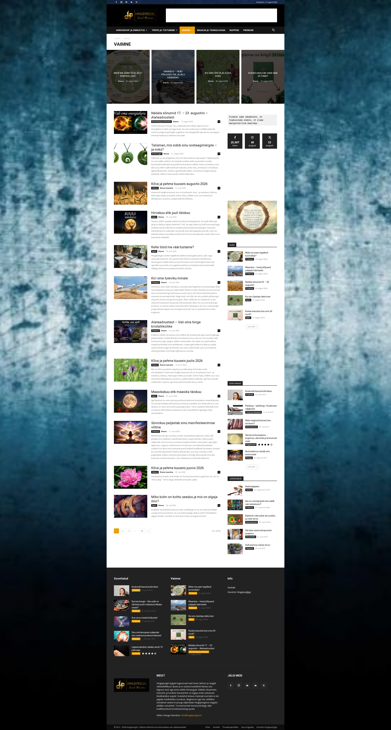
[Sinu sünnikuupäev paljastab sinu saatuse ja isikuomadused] (121, 636)
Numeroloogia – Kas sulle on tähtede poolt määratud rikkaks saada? (147, 604)
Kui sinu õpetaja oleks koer (258, 296)
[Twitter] (136, 2)
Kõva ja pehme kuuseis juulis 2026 (177, 361)
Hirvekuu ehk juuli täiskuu (170, 213)
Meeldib (235, 134)
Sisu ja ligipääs (247, 727)
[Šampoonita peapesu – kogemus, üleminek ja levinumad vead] (235, 439)
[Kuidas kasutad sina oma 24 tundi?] (262, 77)
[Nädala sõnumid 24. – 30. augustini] (235, 285)
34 (142, 531)
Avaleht (117, 38)
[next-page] (148, 530)
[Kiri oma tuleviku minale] (130, 287)
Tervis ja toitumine (163, 30)
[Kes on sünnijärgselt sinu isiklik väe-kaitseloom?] (235, 505)
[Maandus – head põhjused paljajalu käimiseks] (173, 77)
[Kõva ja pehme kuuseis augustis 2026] (130, 193)
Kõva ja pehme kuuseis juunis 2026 (177, 468)
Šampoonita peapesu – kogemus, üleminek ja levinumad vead (261, 438)
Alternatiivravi (251, 427)
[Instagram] (121, 2)
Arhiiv (207, 727)
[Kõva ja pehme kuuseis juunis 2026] (130, 477)
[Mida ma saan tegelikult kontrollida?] (128, 77)
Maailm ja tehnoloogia (211, 30)
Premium (248, 30)
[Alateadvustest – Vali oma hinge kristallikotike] (130, 331)
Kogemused (251, 444)
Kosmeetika (250, 537)
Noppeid (234, 30)
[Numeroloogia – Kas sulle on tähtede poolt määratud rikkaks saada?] (121, 605)
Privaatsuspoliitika (230, 727)
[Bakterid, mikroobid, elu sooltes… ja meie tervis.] (235, 519)
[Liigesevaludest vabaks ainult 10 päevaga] (121, 651)
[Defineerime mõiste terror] (235, 548)
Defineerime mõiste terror (257, 545)
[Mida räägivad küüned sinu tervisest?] (235, 424)
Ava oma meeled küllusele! (144, 618)
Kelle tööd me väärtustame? (172, 247)
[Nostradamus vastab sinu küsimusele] (235, 455)
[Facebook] (116, 2)
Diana (121, 81)
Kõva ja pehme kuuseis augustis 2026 (179, 184)
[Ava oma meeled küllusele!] (121, 621)
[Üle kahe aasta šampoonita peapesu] (235, 534)
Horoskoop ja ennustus (130, 30)
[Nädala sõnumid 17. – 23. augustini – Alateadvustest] (130, 122)
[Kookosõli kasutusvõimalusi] (235, 395)
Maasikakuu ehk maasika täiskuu (176, 392)
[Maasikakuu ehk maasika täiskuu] (130, 401)
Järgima (252, 134)
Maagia (249, 458)
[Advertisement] (221, 15)
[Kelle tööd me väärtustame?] (130, 256)
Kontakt (231, 587)
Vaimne (186, 30)
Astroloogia (156, 154)
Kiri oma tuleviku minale (169, 278)
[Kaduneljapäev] (235, 490)
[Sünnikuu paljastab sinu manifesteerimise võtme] (130, 432)
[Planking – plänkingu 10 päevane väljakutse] (235, 409)
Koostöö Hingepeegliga (239, 592)
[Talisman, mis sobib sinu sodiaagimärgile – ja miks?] (130, 154)
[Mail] (126, 2)
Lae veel (251, 326)
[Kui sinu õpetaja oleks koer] (217, 77)
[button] (273, 30)
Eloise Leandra (166, 188)
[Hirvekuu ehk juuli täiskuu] (130, 222)
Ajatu (154, 217)
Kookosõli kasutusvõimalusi (258, 391)
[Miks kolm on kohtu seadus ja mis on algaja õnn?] (130, 506)
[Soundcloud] (131, 2)
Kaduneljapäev (252, 486)
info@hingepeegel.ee (191, 715)
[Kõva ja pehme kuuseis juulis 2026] (130, 370)
